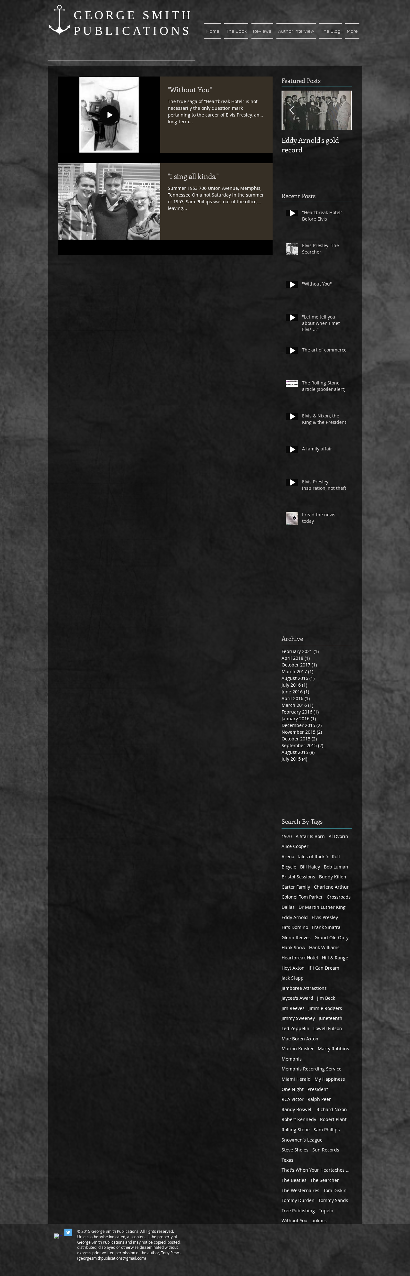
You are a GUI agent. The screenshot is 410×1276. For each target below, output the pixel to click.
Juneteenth (330, 1018)
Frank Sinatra (326, 927)
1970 (287, 836)
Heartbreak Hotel (300, 958)
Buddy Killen (332, 877)
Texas (287, 1160)
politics (319, 1220)
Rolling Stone (296, 1130)
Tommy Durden (298, 1200)
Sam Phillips (327, 1130)
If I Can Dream (323, 968)
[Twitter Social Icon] (68, 1232)
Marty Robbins (333, 1049)
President (318, 1089)
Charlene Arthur (331, 887)
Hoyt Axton (293, 968)
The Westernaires (300, 1190)
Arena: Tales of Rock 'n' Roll (311, 856)
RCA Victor (293, 1099)
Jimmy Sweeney (298, 1018)
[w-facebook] (58, 1237)
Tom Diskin (335, 1190)
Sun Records (325, 1150)
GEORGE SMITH (133, 15)
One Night (293, 1089)
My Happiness (330, 1079)
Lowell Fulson (327, 1028)
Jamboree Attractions (304, 988)
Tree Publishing (298, 1210)
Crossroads (339, 897)
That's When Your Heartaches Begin (317, 1170)
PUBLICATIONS (133, 30)
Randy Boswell (297, 1109)
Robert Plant (333, 1119)
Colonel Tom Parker (302, 897)
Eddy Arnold (295, 917)
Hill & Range (335, 958)
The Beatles (294, 1180)
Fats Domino (295, 927)
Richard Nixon (331, 1109)
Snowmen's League (302, 1140)
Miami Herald (296, 1079)
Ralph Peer (319, 1099)
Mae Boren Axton (300, 1039)
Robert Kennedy (299, 1119)
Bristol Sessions (298, 877)
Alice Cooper (295, 846)
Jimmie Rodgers (325, 1008)
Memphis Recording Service (311, 1069)
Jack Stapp (293, 978)
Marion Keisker (298, 1049)
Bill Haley (310, 867)
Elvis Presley (325, 917)
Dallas (288, 907)
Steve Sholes (295, 1150)
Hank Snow (293, 947)
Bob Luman (336, 867)
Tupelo (326, 1210)
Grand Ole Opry (331, 937)
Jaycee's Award (297, 998)
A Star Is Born (310, 836)
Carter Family (296, 887)
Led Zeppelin (295, 1028)
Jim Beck (326, 998)
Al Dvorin (338, 836)
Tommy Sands (333, 1200)
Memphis (292, 1059)
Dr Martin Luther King (322, 907)
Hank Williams (324, 947)
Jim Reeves (293, 1008)
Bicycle (289, 867)
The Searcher (324, 1180)
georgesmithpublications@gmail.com (111, 1258)
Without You (295, 1220)
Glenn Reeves (296, 937)
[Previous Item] (292, 110)
